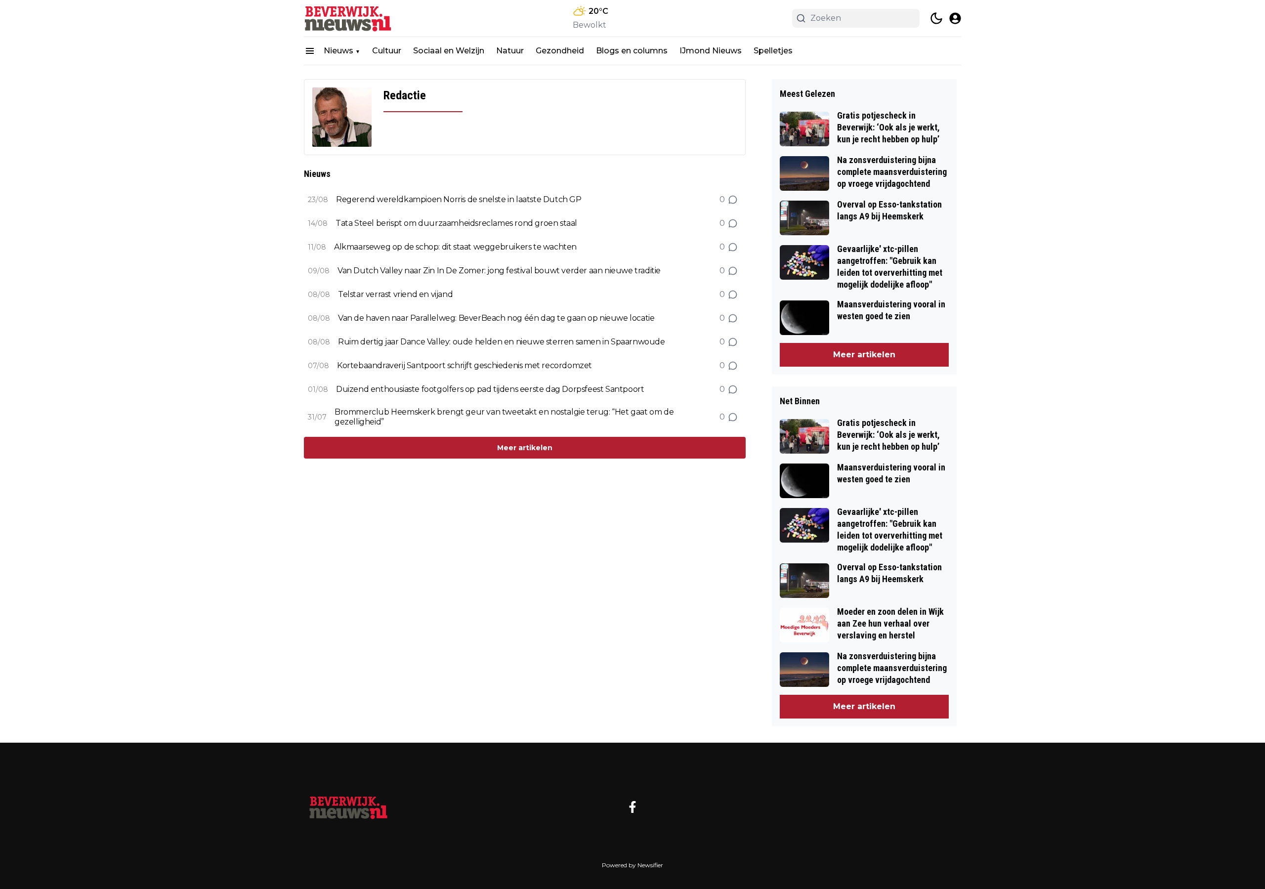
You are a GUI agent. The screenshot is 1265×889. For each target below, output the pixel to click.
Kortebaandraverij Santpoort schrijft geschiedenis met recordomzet (464, 365)
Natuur (510, 50)
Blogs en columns (632, 50)
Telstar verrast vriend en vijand (395, 294)
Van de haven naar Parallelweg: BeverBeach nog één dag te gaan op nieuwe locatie (496, 318)
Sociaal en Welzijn (448, 50)
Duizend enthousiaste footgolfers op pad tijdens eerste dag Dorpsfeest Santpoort (490, 389)
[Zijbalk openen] (310, 51)
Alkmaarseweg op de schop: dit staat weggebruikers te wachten (455, 247)
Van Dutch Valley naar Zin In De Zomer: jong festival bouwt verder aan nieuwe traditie (499, 270)
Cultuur (386, 50)
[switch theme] (936, 18)
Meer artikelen (524, 447)
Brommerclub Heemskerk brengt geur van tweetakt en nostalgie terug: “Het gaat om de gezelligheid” (504, 416)
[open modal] (955, 18)
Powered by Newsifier (632, 865)
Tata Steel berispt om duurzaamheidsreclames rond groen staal (456, 223)
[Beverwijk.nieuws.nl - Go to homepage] (348, 806)
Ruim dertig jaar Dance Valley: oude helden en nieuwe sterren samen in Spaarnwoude (501, 341)
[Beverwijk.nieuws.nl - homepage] (348, 18)
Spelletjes (773, 50)
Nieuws (338, 50)
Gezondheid (560, 50)
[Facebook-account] (632, 807)
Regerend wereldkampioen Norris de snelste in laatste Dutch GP (459, 199)
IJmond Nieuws (710, 50)
